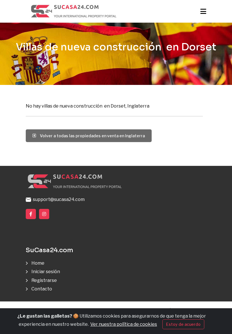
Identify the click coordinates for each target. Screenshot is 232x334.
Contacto (41, 289)
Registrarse (44, 280)
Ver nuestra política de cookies (123, 324)
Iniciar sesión (45, 271)
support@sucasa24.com (58, 199)
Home (37, 263)
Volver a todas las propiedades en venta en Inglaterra (91, 135)
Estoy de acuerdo (183, 324)
